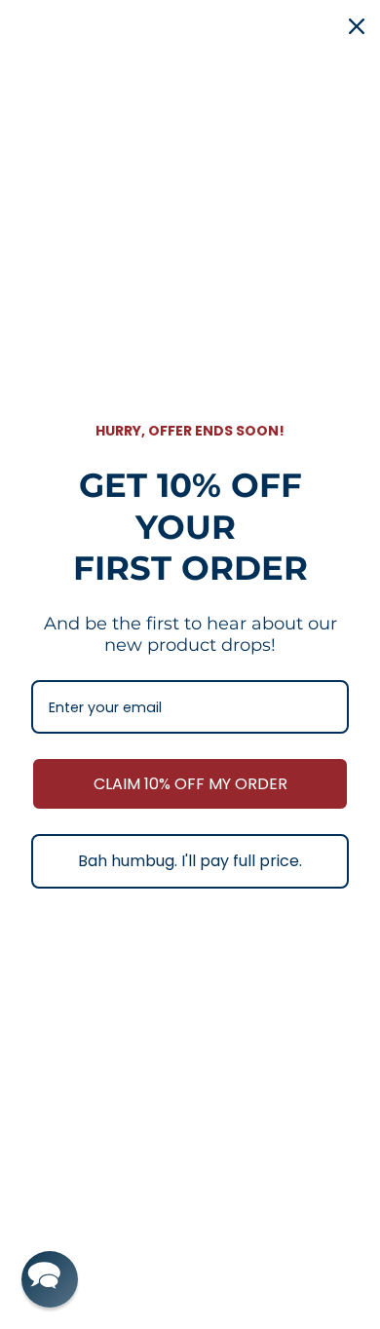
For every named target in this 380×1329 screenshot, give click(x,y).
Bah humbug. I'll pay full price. (190, 861)
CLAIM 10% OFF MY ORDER (190, 784)
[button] (49, 1279)
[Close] (356, 26)
